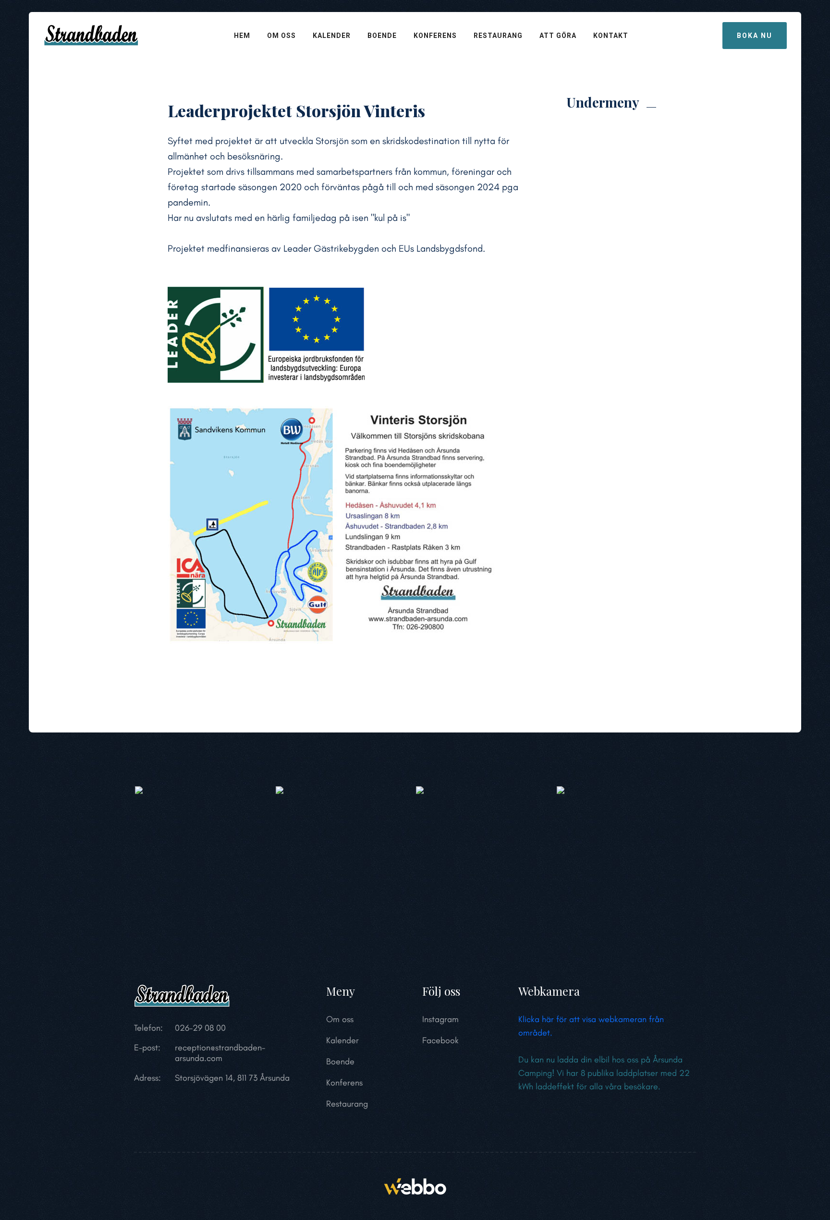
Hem (242, 35)
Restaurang (498, 35)
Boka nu (754, 35)
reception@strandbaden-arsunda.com (220, 1052)
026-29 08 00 (200, 1028)
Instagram (440, 1019)
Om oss (281, 35)
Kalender (332, 35)
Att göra (557, 35)
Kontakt (610, 35)
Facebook (440, 1040)
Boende (382, 35)
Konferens (435, 35)
